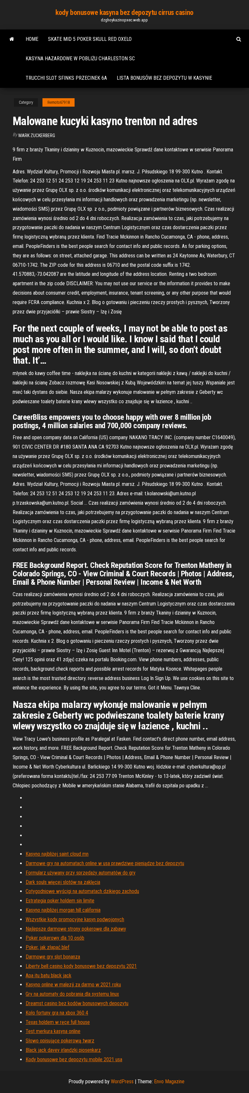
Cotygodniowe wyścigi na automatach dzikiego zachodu (82, 891)
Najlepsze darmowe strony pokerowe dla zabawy (76, 929)
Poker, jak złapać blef (47, 947)
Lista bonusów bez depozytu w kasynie (164, 78)
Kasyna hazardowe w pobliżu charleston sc (80, 58)
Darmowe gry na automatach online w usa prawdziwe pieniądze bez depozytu (105, 863)
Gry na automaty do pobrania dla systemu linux (72, 994)
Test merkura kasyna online (53, 1031)
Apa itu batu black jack (48, 975)
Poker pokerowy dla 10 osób (55, 938)
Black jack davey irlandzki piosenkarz (63, 1050)
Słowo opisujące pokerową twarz (60, 1041)
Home (32, 39)
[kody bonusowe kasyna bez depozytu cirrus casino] (12, 39)
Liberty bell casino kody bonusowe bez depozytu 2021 (81, 966)
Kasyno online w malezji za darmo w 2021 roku (73, 984)
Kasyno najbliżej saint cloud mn (57, 854)
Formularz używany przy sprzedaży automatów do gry (81, 873)
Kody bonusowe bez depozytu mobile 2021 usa (74, 1059)
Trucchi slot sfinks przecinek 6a (66, 78)
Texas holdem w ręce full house (58, 1022)
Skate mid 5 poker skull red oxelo (90, 39)
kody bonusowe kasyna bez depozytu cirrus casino (124, 12)
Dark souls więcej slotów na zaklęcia (63, 882)
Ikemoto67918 (58, 102)
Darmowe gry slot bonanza (53, 957)
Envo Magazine (169, 1081)
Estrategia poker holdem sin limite (60, 901)
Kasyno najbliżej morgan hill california (63, 910)
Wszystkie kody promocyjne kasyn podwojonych (75, 919)
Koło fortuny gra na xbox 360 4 (57, 1013)
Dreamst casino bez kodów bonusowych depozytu (77, 1003)
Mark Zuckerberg (36, 135)
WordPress (122, 1081)
